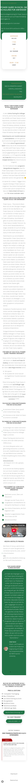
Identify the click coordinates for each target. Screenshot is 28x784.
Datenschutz (14, 780)
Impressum (14, 774)
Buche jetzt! (18, 97)
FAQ (21, 91)
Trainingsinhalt (16, 83)
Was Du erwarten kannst (13, 86)
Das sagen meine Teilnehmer (12, 94)
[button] (3, 620)
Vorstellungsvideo (15, 89)
